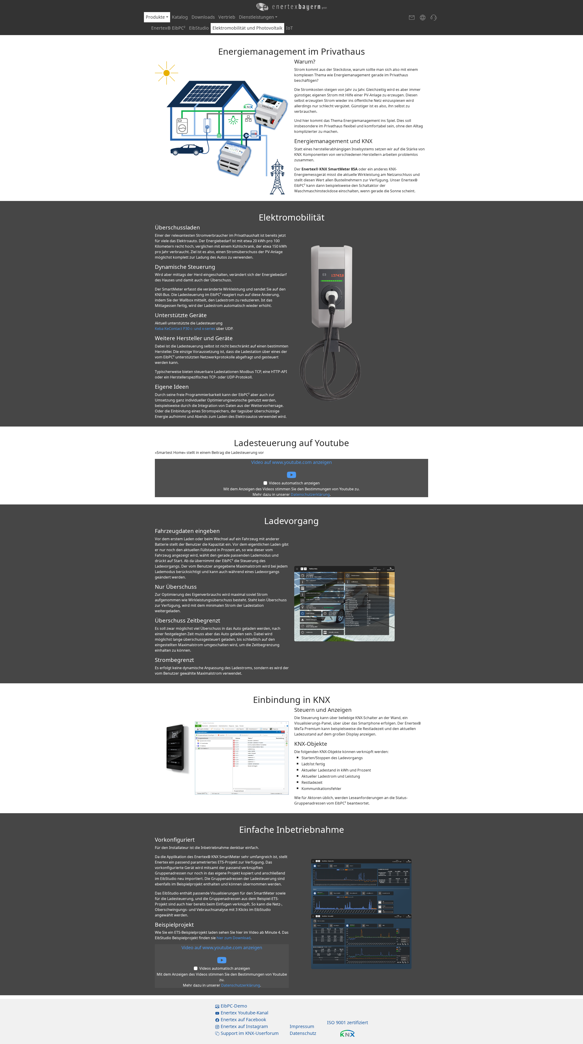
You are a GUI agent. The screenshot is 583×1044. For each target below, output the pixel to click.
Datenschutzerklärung (310, 494)
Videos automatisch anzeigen (294, 483)
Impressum (302, 1026)
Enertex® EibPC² (168, 28)
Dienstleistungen (256, 17)
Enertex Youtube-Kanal (244, 1013)
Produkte (155, 17)
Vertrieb (226, 17)
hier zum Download (234, 937)
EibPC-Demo (233, 1006)
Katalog (180, 17)
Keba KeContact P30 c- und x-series (185, 328)
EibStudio (199, 28)
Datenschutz (303, 1033)
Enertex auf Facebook (243, 1019)
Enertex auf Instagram (244, 1026)
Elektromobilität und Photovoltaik (247, 28)
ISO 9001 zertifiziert (347, 1022)
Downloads (203, 17)
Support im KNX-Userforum (249, 1033)
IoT (289, 28)
